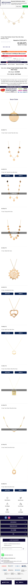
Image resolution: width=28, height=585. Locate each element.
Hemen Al (21, 582)
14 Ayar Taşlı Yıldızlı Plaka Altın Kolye (8, 408)
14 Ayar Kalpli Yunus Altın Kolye (7, 329)
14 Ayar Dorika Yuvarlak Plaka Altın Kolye (9, 133)
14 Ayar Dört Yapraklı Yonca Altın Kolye (9, 172)
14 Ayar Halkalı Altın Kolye (6, 251)
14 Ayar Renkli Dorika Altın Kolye (8, 447)
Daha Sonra (18, 6)
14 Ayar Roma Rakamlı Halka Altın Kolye (9, 368)
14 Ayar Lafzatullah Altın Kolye (7, 290)
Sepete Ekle (6, 582)
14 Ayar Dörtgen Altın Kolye (7, 211)
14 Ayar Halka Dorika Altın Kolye (7, 486)
